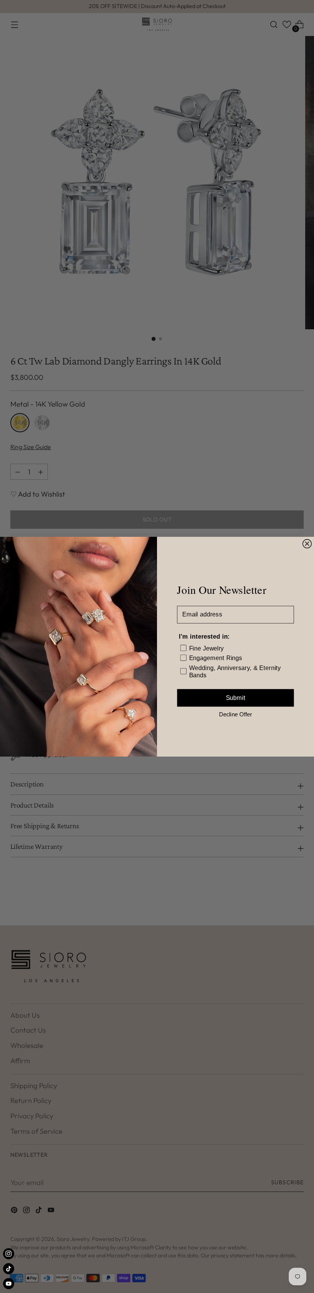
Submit (235, 697)
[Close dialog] (307, 543)
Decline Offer (235, 713)
